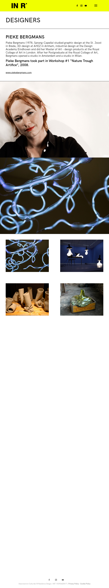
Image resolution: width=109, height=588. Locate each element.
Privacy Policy (73, 584)
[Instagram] (81, 6)
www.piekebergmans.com (19, 72)
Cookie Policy (85, 584)
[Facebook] (77, 6)
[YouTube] (86, 6)
